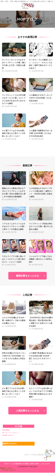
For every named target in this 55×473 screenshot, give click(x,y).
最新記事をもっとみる (27, 275)
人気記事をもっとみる (27, 410)
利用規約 (7, 430)
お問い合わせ (8, 435)
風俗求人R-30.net (10, 444)
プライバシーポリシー (11, 433)
